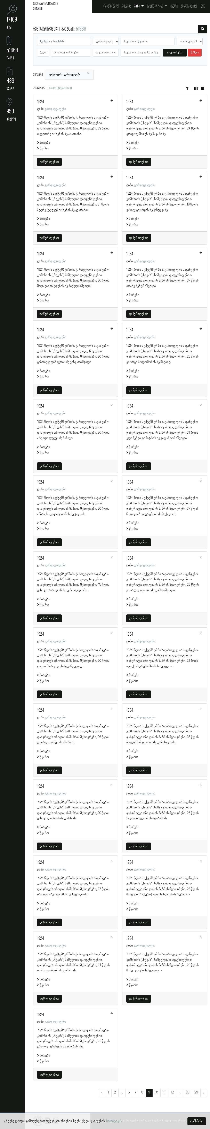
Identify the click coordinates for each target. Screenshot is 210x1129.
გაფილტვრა (175, 52)
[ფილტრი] (202, 29)
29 (196, 1092)
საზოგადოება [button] (155, 6)
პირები (45, 143)
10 (156, 1092)
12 (172, 1092)
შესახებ (126, 6)
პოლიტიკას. (114, 1121)
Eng (203, 6)
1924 (40, 102)
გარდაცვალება (55, 109)
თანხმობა (196, 1121)
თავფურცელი (111, 6)
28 (187, 1092)
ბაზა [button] (137, 6)
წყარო (44, 148)
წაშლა (195, 52)
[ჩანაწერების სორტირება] (187, 88)
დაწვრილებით (49, 162)
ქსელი (174, 6)
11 (164, 1092)
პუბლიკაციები (189, 6)
